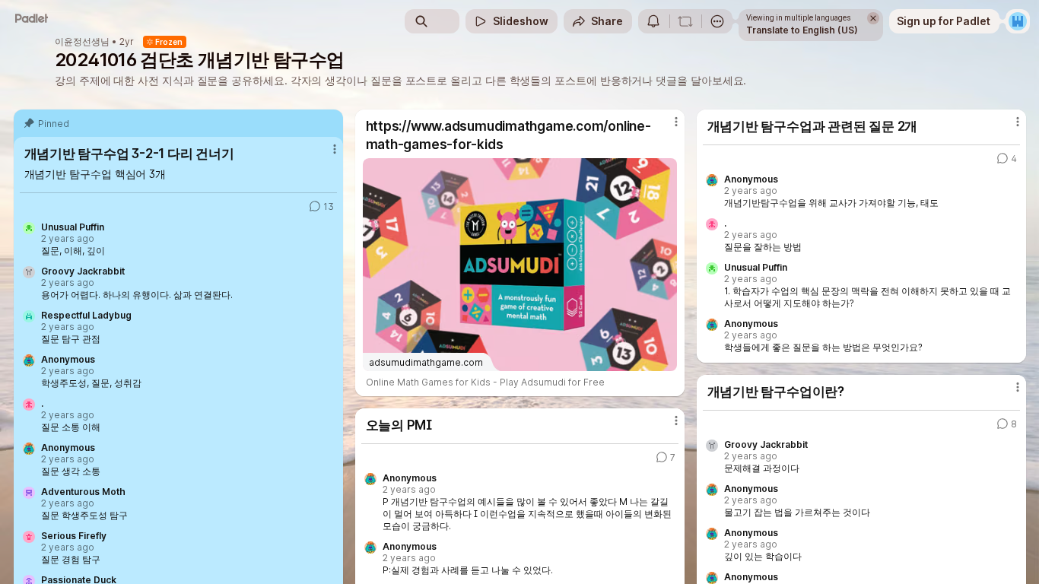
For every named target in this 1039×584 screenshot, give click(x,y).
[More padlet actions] (717, 21)
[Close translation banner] (873, 18)
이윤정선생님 (82, 41)
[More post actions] (334, 149)
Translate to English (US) (802, 30)
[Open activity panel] (653, 21)
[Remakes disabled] (685, 21)
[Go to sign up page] (1018, 21)
